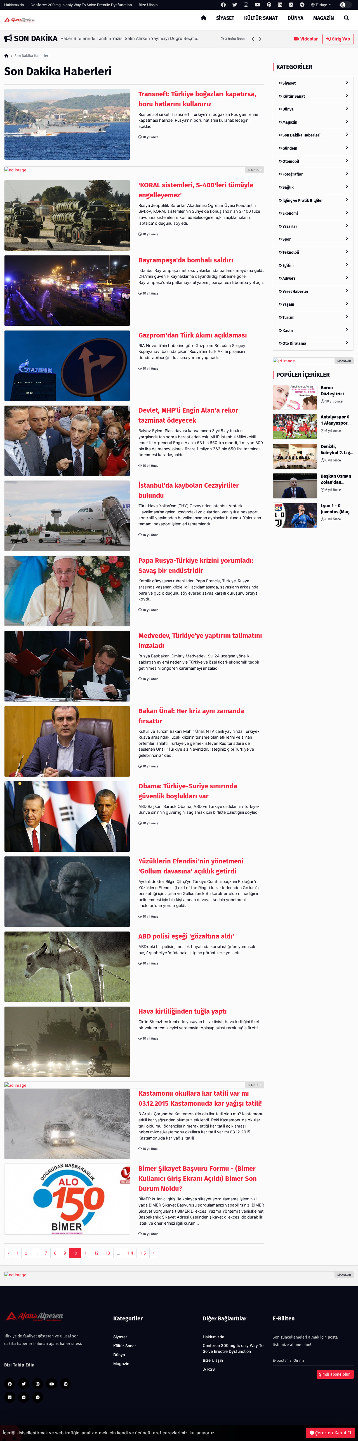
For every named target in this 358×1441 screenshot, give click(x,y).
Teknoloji (290, 252)
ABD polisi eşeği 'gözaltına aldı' (186, 936)
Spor (286, 239)
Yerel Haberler (295, 291)
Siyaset (225, 18)
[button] (253, 39)
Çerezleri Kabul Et (333, 1432)
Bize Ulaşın (148, 5)
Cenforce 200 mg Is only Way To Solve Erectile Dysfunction (81, 5)
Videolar (308, 39)
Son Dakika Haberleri (301, 135)
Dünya (295, 18)
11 (86, 1253)
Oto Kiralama (294, 343)
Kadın (287, 330)
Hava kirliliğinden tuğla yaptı (182, 1011)
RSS (210, 1369)
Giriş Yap (340, 39)
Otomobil (290, 161)
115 (143, 1253)
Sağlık (288, 187)
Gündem (289, 148)
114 (130, 1253)
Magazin (323, 18)
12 (97, 1253)
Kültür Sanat (261, 18)
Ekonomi (290, 213)
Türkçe (321, 5)
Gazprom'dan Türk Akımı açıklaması (192, 335)
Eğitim (288, 265)
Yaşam (288, 304)
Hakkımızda (14, 5)
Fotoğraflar (292, 174)
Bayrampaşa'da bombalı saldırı (185, 260)
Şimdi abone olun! (335, 1374)
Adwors (289, 278)
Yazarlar (289, 226)
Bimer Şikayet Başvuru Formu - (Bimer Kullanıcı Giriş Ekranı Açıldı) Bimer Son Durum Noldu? (197, 1179)
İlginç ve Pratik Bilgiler (302, 200)
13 (108, 1253)
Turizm (288, 317)
